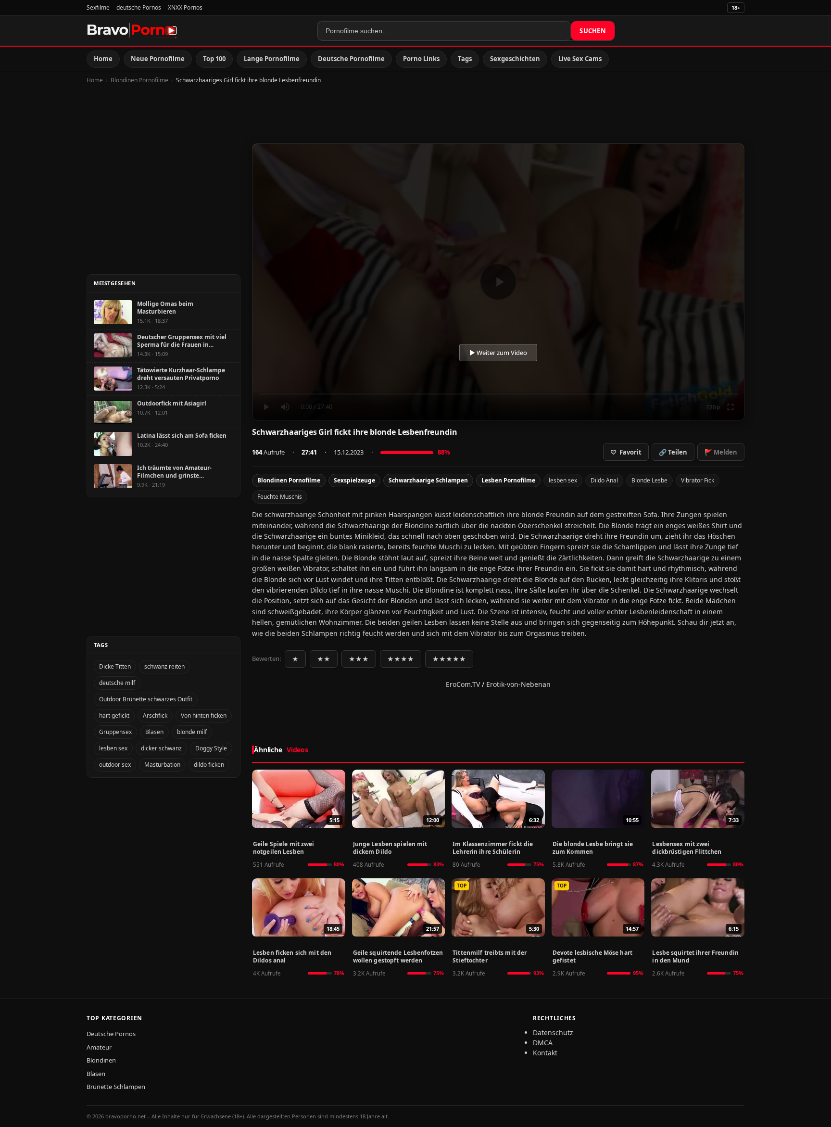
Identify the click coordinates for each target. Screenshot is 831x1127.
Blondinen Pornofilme (139, 80)
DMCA (543, 1042)
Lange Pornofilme (272, 58)
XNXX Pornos (185, 7)
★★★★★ (449, 659)
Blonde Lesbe (649, 480)
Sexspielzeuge (354, 480)
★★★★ (400, 659)
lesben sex (563, 480)
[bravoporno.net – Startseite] (132, 30)
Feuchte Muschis (279, 497)
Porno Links (421, 58)
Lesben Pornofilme (508, 480)
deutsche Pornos (138, 7)
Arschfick (155, 715)
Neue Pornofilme (158, 58)
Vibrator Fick (697, 480)
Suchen (592, 30)
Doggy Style (211, 748)
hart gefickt (114, 715)
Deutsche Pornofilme (351, 58)
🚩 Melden (721, 452)
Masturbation (162, 764)
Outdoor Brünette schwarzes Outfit (145, 699)
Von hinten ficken (204, 715)
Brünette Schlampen (116, 1086)
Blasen (154, 732)
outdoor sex (115, 764)
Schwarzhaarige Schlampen (428, 480)
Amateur (99, 1047)
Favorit (626, 452)
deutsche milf (117, 683)
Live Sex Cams (580, 58)
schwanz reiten (164, 666)
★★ (323, 659)
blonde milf (192, 732)
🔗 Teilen (673, 452)
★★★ (359, 659)
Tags (465, 58)
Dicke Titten (115, 666)
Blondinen (101, 1060)
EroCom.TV (463, 684)
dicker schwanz (161, 748)
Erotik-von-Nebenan (518, 684)
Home (103, 58)
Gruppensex (115, 732)
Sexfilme (98, 7)
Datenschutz (553, 1032)
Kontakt (545, 1052)
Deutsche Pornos (111, 1033)
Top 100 (214, 58)
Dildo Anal (604, 480)
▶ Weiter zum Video (498, 352)
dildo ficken (209, 764)
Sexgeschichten (515, 58)
